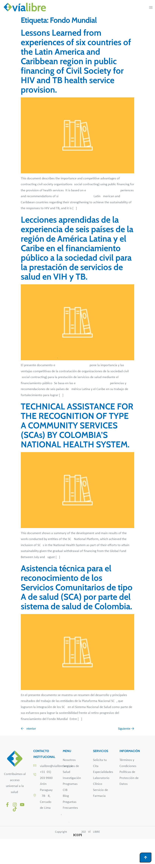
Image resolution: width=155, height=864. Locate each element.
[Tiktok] (14, 809)
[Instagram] (14, 804)
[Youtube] (22, 804)
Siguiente (126, 729)
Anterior (28, 729)
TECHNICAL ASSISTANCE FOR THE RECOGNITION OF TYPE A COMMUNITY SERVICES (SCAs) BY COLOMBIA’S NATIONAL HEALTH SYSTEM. (77, 425)
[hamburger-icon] (150, 8)
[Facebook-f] (7, 804)
